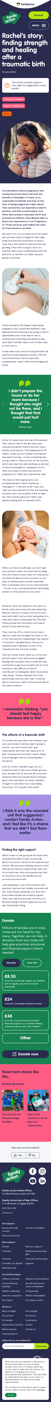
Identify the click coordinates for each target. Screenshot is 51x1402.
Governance (31, 1320)
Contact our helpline (35, 1228)
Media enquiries (9, 1329)
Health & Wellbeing (13, 105)
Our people (7, 1320)
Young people (32, 1291)
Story (7, 113)
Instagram (42, 1171)
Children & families (11, 1279)
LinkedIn (42, 1181)
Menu (35, 25)
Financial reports (10, 1334)
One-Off (32, 962)
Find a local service (11, 1235)
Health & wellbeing (10, 1291)
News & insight (9, 1311)
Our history (31, 1315)
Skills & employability (35, 1295)
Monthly (11, 962)
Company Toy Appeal (12, 1263)
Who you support (34, 1246)
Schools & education (12, 1295)
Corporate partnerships (37, 1258)
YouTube (33, 1181)
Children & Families (13, 99)
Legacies (30, 1263)
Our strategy (31, 1311)
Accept (11, 1395)
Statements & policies (12, 1324)
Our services (8, 1315)
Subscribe (41, 1346)
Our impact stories (34, 1300)
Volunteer (6, 1258)
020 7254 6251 (9, 1208)
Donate (38, 15)
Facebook (33, 1171)
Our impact (7, 1300)
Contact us (7, 1212)
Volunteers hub (9, 1268)
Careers (29, 1324)
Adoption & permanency (37, 1279)
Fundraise (6, 1251)
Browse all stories (13, 1084)
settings (41, 1389)
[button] (48, 404)
